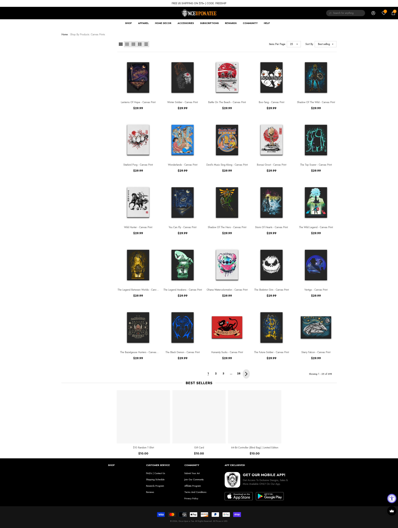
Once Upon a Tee (186, 521)
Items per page (277, 44)
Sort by (309, 44)
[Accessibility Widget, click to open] (391, 498)
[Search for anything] (329, 13)
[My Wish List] (384, 13)
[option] (143, 422)
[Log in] (373, 13)
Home (64, 34)
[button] (393, 13)
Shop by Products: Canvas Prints (87, 34)
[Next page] (246, 374)
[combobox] (349, 13)
